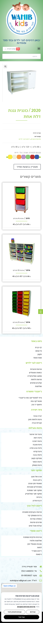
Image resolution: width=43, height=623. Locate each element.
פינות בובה (37, 455)
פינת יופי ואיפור (35, 434)
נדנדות (39, 497)
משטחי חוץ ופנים (35, 483)
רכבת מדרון (37, 500)
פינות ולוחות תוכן (35, 419)
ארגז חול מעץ (36, 476)
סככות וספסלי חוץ (34, 544)
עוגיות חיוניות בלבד (14, 612)
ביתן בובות (37, 480)
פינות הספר (37, 461)
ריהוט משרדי (37, 551)
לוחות (39, 547)
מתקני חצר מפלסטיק (33, 493)
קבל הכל (21, 617)
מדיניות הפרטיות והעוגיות (26, 607)
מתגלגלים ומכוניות (34, 487)
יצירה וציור (37, 416)
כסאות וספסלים (35, 372)
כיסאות (39, 554)
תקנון (39, 354)
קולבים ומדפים (36, 383)
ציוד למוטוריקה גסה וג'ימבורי (30, 397)
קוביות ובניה (37, 423)
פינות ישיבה (37, 441)
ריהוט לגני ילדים (24, 139)
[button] (39, 48)
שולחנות (38, 386)
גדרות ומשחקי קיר (35, 515)
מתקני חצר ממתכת (34, 490)
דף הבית (38, 347)
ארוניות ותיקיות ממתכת (32, 537)
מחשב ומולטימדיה (34, 376)
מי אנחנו (38, 351)
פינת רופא (38, 437)
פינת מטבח (37, 444)
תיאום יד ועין (37, 404)
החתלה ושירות (36, 519)
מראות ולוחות (36, 379)
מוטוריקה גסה (36, 401)
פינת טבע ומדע (36, 448)
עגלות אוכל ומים (35, 525)
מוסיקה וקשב (36, 458)
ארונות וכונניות (36, 139)
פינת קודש (37, 451)
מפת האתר (37, 357)
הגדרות (32, 612)
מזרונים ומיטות (36, 522)
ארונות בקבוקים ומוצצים (32, 512)
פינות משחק (37, 465)
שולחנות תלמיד (36, 540)
